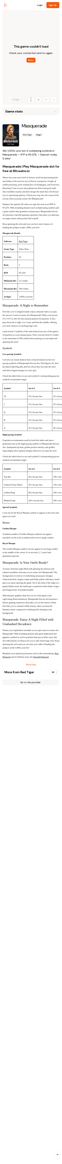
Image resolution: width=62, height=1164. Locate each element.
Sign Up (53, 5)
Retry (31, 60)
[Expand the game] (46, 99)
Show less (31, 664)
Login (40, 5)
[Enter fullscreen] (54, 99)
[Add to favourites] (38, 99)
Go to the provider (30, 682)
